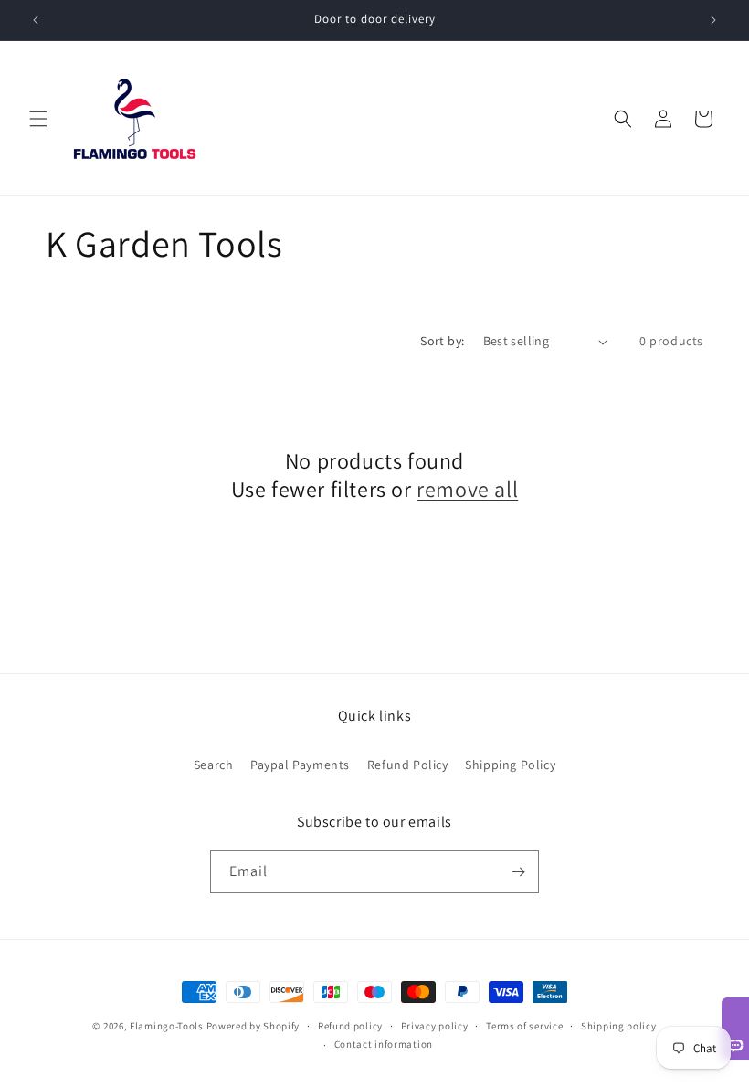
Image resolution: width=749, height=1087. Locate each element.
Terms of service (524, 1025)
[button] (38, 119)
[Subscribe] (518, 871)
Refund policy (350, 1025)
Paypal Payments (300, 764)
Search (214, 764)
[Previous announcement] (36, 20)
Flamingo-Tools (167, 1025)
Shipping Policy (510, 764)
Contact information (383, 1044)
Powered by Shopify (253, 1025)
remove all (467, 489)
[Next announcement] (713, 20)
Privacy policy (435, 1025)
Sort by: (442, 340)
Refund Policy (407, 764)
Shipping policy (619, 1025)
